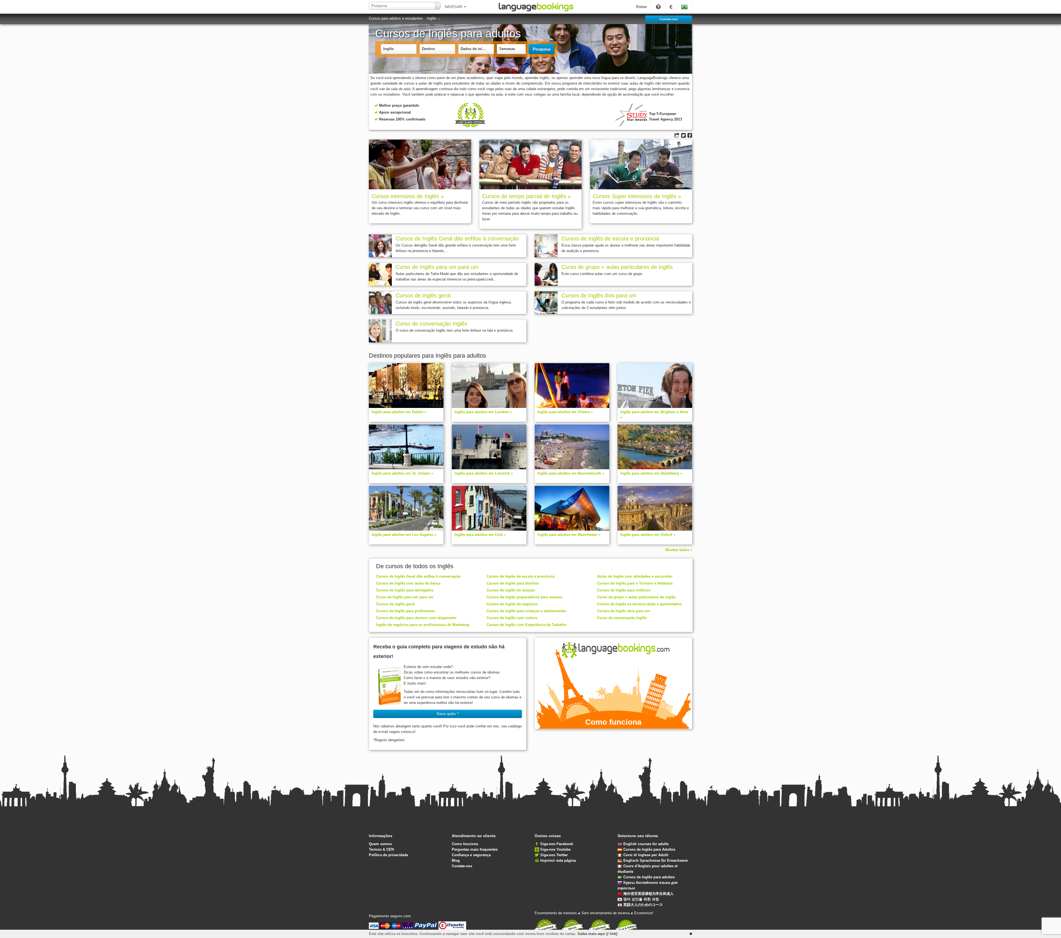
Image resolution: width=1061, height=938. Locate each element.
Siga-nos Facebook (556, 844)
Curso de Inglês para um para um (437, 267)
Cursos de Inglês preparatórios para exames (524, 597)
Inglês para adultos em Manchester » (568, 535)
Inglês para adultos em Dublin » (399, 412)
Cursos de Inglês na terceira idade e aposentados (639, 604)
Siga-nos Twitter (554, 855)
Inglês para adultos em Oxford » (647, 535)
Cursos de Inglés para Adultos (649, 849)
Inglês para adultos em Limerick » (484, 473)
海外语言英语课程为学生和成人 (648, 894)
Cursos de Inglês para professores (405, 611)
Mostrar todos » (678, 550)
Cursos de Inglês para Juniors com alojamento (416, 618)
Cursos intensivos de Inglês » (408, 196)
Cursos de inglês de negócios (512, 604)
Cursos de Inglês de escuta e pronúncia (610, 238)
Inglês (432, 18)
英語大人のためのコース (643, 905)
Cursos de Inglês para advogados (405, 590)
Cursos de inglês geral (423, 295)
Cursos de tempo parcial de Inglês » (526, 196)
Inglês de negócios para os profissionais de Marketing (422, 625)
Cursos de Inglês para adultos (649, 877)
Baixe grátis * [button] (447, 714)
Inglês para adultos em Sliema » (565, 412)
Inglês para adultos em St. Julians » (402, 473)
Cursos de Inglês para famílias (513, 583)
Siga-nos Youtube (555, 849)
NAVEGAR (454, 7)
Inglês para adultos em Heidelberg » (651, 473)
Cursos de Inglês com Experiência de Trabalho (527, 625)
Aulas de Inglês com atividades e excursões (634, 576)
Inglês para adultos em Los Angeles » (404, 535)
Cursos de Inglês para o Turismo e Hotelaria (635, 583)
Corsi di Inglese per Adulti (645, 855)
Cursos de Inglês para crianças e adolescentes (526, 611)
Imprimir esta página (558, 860)
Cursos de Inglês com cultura (512, 618)
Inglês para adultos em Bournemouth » (570, 473)
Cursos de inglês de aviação (511, 590)
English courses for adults (646, 844)
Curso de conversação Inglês (431, 324)
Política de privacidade (388, 855)
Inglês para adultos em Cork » (480, 535)
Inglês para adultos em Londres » (483, 412)
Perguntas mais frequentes (475, 849)
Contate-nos (462, 866)
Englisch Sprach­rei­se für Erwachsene (655, 860)
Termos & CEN (381, 849)
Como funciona (465, 844)
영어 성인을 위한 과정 (641, 899)
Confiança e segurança (471, 855)
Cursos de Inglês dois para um (599, 295)
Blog (456, 860)
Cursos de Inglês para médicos (623, 590)
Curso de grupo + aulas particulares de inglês (617, 267)
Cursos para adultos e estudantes (396, 18)
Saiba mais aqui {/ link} (597, 934)
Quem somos (380, 844)
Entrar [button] (641, 7)
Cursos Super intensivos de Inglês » (637, 196)
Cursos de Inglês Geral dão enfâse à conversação (457, 238)
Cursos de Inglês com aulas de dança (408, 583)
